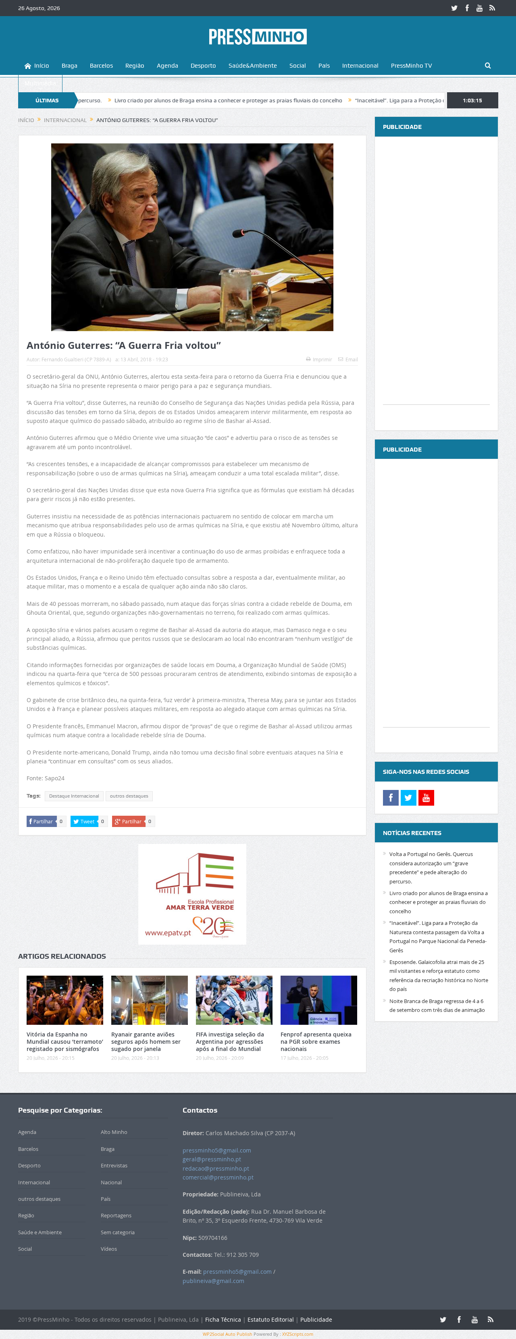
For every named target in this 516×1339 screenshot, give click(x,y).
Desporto (203, 65)
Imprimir (322, 359)
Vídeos (109, 1248)
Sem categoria (118, 1232)
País (324, 65)
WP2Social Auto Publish (227, 1334)
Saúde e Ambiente (40, 1232)
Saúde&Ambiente (253, 65)
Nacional (111, 1182)
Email (351, 359)
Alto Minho (114, 1132)
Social (297, 65)
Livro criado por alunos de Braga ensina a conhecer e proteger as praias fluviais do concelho (186, 100)
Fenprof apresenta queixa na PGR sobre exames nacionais (316, 1041)
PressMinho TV (411, 65)
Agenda (167, 65)
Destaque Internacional (74, 796)
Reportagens (116, 1215)
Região (134, 65)
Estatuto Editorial (271, 1319)
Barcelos (101, 65)
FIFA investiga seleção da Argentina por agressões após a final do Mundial (230, 1041)
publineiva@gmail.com (213, 1281)
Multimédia (40, 83)
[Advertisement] (436, 283)
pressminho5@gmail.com (217, 1150)
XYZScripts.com (297, 1334)
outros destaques (129, 796)
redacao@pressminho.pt (216, 1168)
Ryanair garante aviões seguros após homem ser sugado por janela (146, 1041)
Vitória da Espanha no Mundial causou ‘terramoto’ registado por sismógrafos (65, 1041)
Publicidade (316, 1319)
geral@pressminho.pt (212, 1159)
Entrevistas (114, 1165)
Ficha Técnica (223, 1319)
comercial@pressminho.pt (218, 1177)
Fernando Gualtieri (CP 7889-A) (76, 359)
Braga (69, 65)
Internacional (360, 65)
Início (41, 65)
